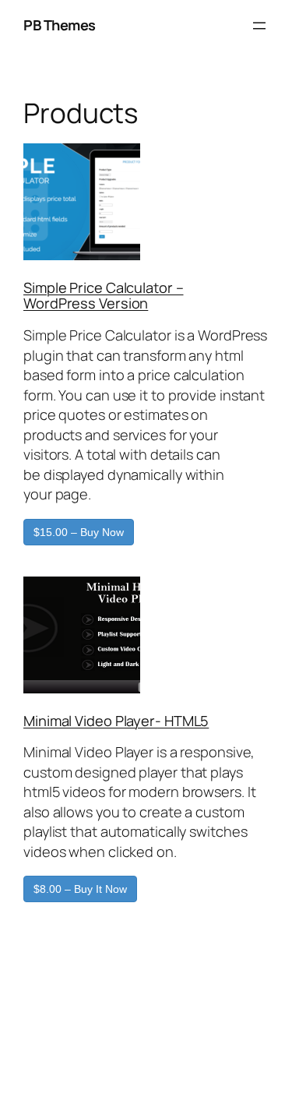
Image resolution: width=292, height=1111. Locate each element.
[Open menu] (259, 25)
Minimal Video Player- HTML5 (116, 720)
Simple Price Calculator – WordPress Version (103, 295)
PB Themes (59, 25)
